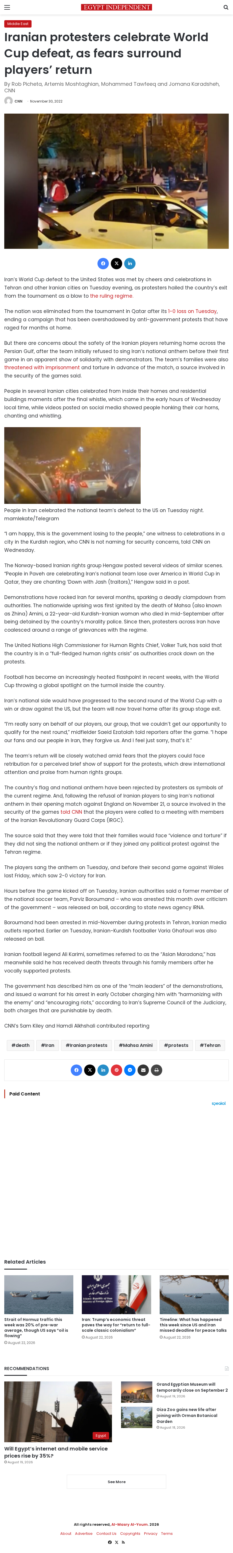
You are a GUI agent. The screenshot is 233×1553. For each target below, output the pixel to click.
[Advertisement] (116, 1182)
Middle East (17, 23)
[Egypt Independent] (116, 7)
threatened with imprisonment (42, 367)
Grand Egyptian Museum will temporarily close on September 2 (192, 1387)
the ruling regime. (111, 296)
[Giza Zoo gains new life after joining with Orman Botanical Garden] (136, 1417)
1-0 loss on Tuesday (192, 311)
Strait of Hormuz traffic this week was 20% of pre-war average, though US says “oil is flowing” (36, 1328)
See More (117, 1482)
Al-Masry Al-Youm (129, 1524)
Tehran (212, 1045)
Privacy (150, 1533)
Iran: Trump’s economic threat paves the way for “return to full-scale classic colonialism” (116, 1325)
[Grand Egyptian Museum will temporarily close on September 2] (136, 1392)
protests (178, 1045)
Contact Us (106, 1533)
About (65, 1533)
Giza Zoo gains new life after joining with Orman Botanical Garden (187, 1415)
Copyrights (130, 1533)
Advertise (84, 1533)
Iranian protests (88, 1045)
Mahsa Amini (138, 1045)
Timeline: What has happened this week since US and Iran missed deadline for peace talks (193, 1325)
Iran (49, 1045)
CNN (18, 101)
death (23, 1045)
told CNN (71, 812)
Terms (167, 1533)
